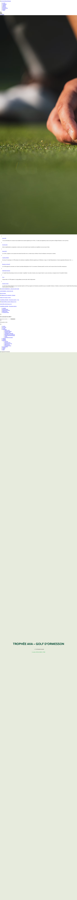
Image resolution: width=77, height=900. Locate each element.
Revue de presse (3, 293)
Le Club (3, 2)
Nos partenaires (5, 8)
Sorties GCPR (4, 238)
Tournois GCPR (4, 251)
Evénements (4, 329)
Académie (4, 5)
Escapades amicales (4, 244)
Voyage (3, 277)
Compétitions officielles (4, 299)
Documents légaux (5, 312)
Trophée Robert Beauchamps (6, 270)
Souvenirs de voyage (6, 310)
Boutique (4, 9)
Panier (3, 349)
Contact (3, 10)
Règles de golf (4, 311)
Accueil (3, 326)
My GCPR (2, 14)
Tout (18, 299)
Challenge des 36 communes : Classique (5, 297)
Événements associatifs (5, 283)
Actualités (4, 308)
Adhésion (4, 6)
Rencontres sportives (13, 299)
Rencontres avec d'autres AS (6, 264)
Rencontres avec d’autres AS (10, 334)
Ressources (4, 7)
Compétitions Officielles (5, 257)
